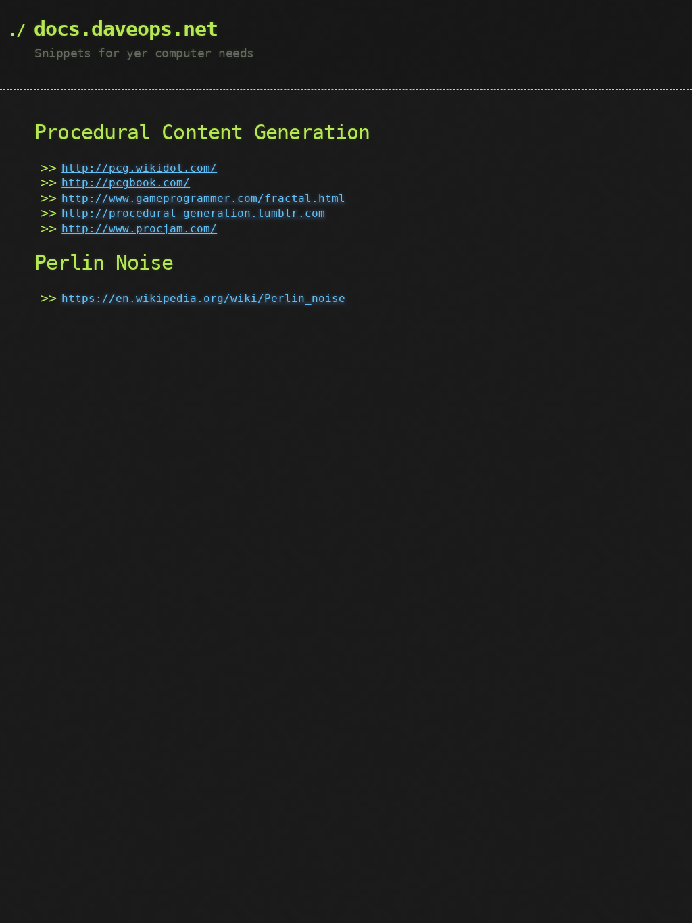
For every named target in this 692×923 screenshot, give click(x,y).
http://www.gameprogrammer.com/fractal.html (203, 198)
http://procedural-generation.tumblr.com (193, 213)
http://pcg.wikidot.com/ (139, 167)
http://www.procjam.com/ (139, 228)
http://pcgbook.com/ (125, 182)
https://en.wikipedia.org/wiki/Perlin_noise (203, 298)
